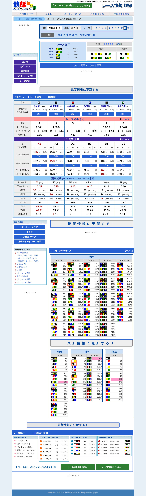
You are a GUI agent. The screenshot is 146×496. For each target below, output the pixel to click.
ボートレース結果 (32, 261)
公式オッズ (25, 66)
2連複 (36, 255)
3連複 (25, 255)
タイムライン (22, 264)
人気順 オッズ (97, 14)
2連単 (31, 255)
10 (122, 28)
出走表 (49, 14)
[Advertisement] (86, 78)
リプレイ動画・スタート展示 (86, 65)
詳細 (119, 44)
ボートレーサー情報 (24, 282)
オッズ (129, 251)
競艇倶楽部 (18, 222)
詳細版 (52, 97)
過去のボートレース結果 (29, 241)
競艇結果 (21, 261)
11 (125, 28)
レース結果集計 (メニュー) (112, 467)
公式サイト (18, 55)
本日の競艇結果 (121, 14)
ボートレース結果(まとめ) (27, 258)
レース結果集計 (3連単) (77, 467)
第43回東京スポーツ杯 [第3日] (76, 34)
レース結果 (25, 81)
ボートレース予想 (73, 14)
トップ (18, 19)
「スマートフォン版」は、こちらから (71, 5)
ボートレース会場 (23, 279)
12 (128, 28)
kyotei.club (76, 492)
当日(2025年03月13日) (34, 19)
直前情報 (25, 71)
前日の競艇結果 (22, 276)
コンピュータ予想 (25, 76)
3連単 (20, 255)
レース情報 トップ (24, 14)
